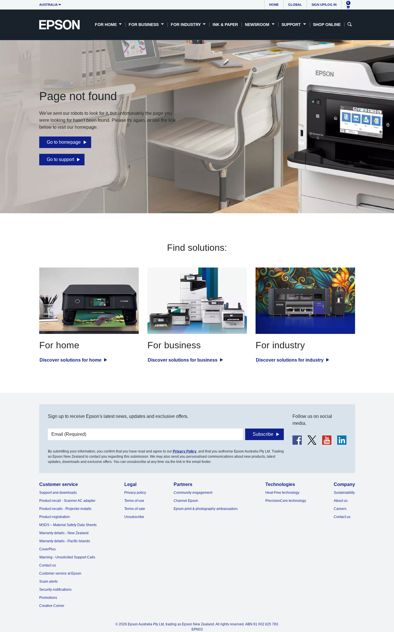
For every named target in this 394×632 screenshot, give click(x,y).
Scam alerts (48, 581)
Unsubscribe (134, 517)
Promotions (48, 598)
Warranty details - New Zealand (64, 533)
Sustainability (344, 493)
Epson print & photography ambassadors (206, 509)
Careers (340, 509)
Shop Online (327, 24)
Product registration (54, 517)
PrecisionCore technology (285, 501)
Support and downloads (58, 493)
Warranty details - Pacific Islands (64, 541)
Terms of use (134, 501)
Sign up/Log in (324, 4)
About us (341, 501)
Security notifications (55, 590)
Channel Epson (186, 501)
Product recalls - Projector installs (65, 509)
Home (274, 4)
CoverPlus (47, 549)
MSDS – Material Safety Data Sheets (68, 525)
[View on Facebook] (297, 440)
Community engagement (193, 493)
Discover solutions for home (71, 360)
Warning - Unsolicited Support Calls (67, 557)
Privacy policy (135, 493)
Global (295, 4)
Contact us (47, 565)
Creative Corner (51, 606)
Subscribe (263, 434)
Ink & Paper (225, 24)
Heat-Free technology (282, 493)
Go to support (60, 159)
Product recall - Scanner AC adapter (67, 501)
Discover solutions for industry (290, 360)
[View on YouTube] (326, 440)
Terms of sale (134, 509)
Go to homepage (64, 142)
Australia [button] (48, 4)
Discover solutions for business (183, 360)
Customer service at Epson (60, 573)
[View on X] (311, 440)
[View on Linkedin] (341, 440)
